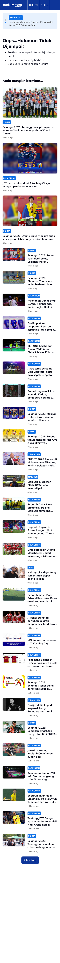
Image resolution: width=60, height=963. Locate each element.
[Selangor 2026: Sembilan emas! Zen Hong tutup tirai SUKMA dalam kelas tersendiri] (14, 727)
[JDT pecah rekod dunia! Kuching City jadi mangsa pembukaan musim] (30, 158)
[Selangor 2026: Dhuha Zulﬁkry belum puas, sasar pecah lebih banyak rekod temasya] (30, 211)
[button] (5, 19)
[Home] (12, 5)
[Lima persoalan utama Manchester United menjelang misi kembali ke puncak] (14, 549)
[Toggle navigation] (55, 5)
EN (36, 5)
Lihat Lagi (30, 860)
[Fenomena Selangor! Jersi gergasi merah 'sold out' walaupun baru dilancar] (14, 659)
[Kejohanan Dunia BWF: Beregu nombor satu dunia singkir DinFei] (14, 300)
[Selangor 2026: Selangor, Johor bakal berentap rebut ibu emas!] (14, 681)
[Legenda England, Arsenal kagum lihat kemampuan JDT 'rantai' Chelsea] (14, 526)
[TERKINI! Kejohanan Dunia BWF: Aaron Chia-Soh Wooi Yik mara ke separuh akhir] (14, 345)
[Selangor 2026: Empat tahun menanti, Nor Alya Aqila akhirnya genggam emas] (14, 435)
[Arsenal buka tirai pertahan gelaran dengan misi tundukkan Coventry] (14, 617)
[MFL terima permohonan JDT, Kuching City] (14, 639)
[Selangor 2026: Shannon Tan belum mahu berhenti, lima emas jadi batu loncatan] (14, 277)
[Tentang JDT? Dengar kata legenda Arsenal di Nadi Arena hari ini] (14, 817)
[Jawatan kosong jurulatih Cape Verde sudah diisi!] (14, 749)
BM (31, 5)
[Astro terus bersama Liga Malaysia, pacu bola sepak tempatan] (14, 368)
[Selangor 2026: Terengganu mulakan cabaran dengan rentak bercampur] (14, 840)
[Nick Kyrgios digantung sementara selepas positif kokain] (14, 571)
